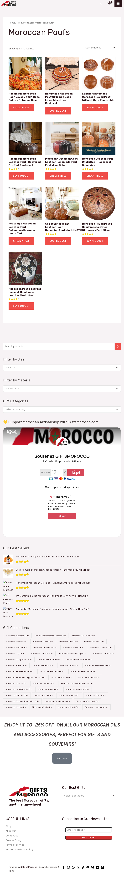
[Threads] (102, 867)
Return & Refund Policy (19, 849)
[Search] (118, 346)
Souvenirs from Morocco (96, 707)
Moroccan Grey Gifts (69, 665)
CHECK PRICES (21, 107)
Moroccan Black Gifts (43, 642)
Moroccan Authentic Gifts (17, 636)
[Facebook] (63, 867)
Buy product (58, 110)
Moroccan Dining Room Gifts (19, 659)
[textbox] (60, 367)
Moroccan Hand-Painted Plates (20, 671)
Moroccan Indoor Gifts (61, 677)
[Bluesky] (92, 867)
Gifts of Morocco (28, 867)
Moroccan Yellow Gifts (68, 707)
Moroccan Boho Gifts (94, 642)
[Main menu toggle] (118, 3)
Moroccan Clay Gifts (15, 653)
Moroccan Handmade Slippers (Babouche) (25, 677)
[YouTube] (87, 867)
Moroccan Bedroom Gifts (83, 636)
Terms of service (15, 844)
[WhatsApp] (73, 867)
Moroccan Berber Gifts (16, 642)
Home (12, 22)
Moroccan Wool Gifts (42, 707)
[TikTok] (83, 867)
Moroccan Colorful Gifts (42, 653)
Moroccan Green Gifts (43, 665)
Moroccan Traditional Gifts (58, 701)
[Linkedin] (97, 867)
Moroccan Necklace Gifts (77, 689)
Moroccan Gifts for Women (79, 659)
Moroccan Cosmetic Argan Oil (72, 653)
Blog (8, 826)
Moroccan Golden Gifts (16, 665)
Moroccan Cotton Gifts (103, 653)
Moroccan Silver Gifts (96, 695)
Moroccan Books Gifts (16, 647)
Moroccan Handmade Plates (84, 671)
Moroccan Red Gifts (44, 695)
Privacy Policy (13, 840)
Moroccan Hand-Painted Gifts (98, 665)
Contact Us (12, 835)
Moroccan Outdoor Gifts (17, 695)
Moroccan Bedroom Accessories (51, 636)
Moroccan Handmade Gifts (52, 671)
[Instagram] (68, 867)
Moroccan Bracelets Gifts (45, 647)
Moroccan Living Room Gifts (18, 689)
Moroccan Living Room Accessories (77, 683)
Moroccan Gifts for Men (49, 659)
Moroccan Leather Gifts (43, 683)
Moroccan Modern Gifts (49, 689)
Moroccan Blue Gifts (68, 642)
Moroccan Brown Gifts (73, 647)
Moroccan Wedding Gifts (87, 701)
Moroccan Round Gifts (69, 695)
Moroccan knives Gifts (16, 683)
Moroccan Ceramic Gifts (101, 647)
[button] (101, 3)
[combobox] (62, 368)
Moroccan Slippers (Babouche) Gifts (22, 701)
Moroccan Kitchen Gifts (88, 677)
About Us (11, 831)
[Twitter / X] (78, 867)
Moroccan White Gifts (16, 707)
